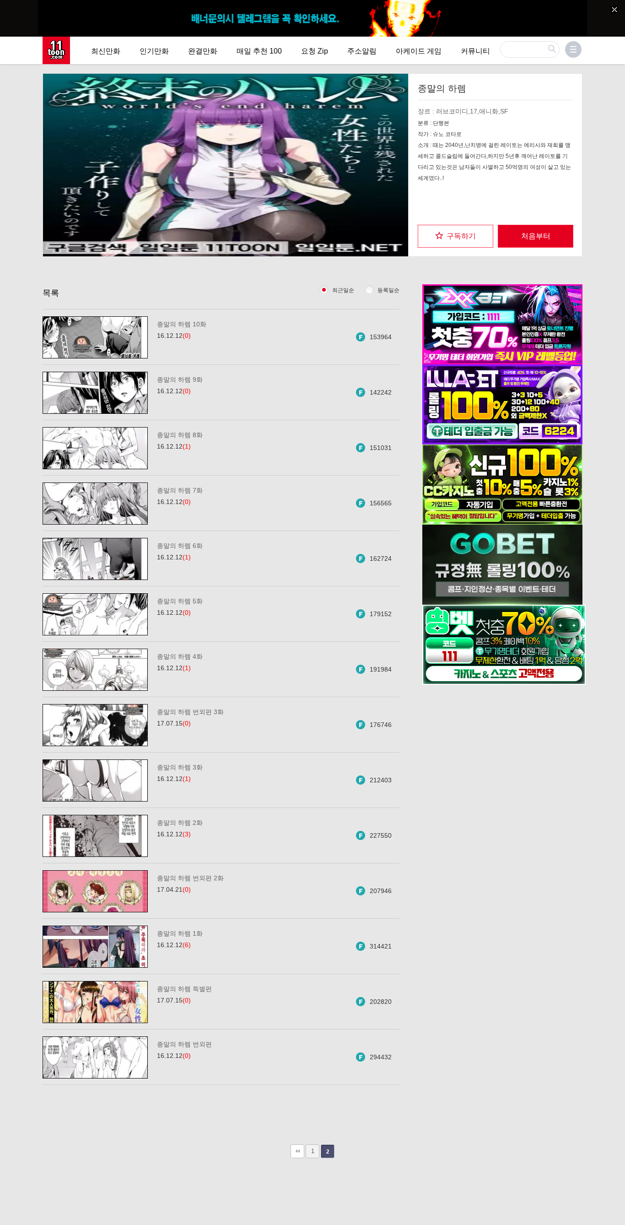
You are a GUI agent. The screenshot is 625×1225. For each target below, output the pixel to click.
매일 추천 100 (259, 51)
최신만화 (105, 51)
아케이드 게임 (419, 51)
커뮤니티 (475, 51)
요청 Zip (314, 51)
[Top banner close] (614, 9)
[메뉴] (573, 49)
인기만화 (154, 51)
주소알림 (362, 51)
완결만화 (202, 51)
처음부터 (535, 236)
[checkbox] (455, 236)
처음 (297, 1151)
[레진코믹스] (56, 50)
